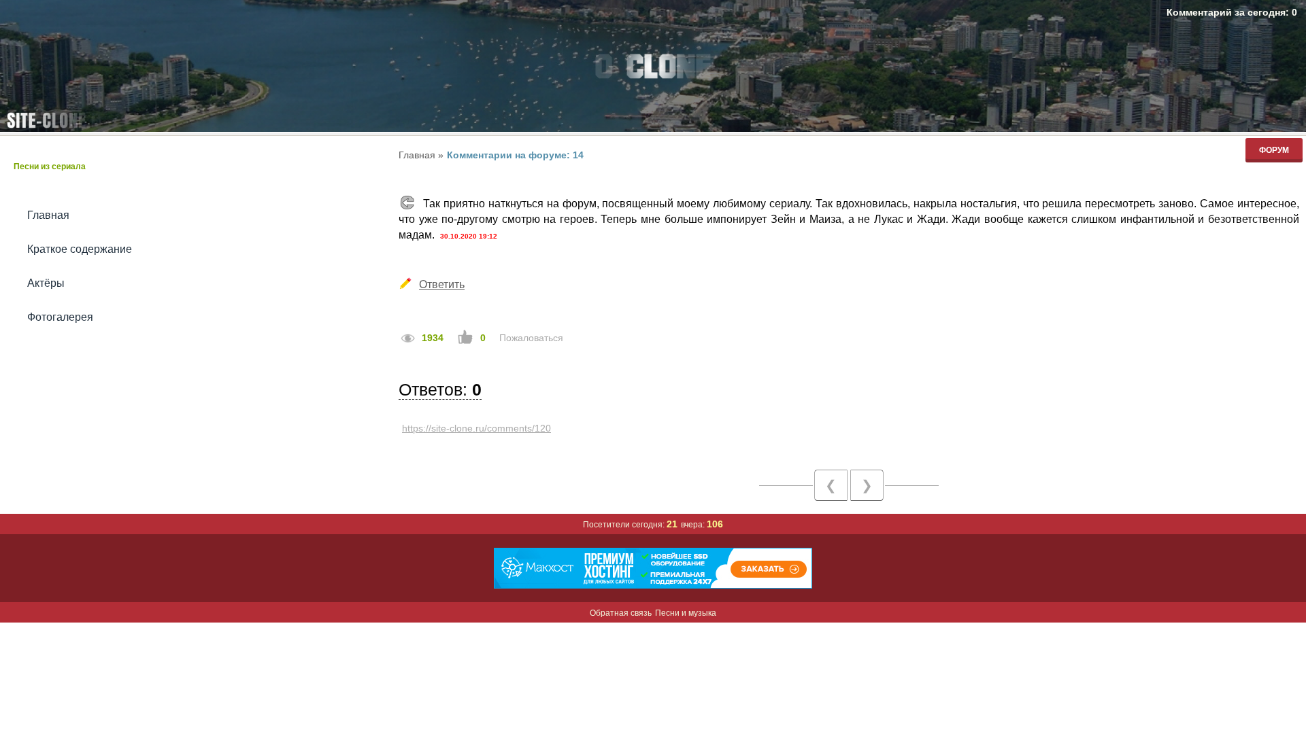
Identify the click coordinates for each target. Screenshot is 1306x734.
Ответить (442, 284)
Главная (48, 215)
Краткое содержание (79, 249)
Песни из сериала (50, 166)
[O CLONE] (653, 71)
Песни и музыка (685, 613)
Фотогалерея (60, 317)
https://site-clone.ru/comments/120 (476, 428)
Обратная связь (621, 613)
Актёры (46, 283)
